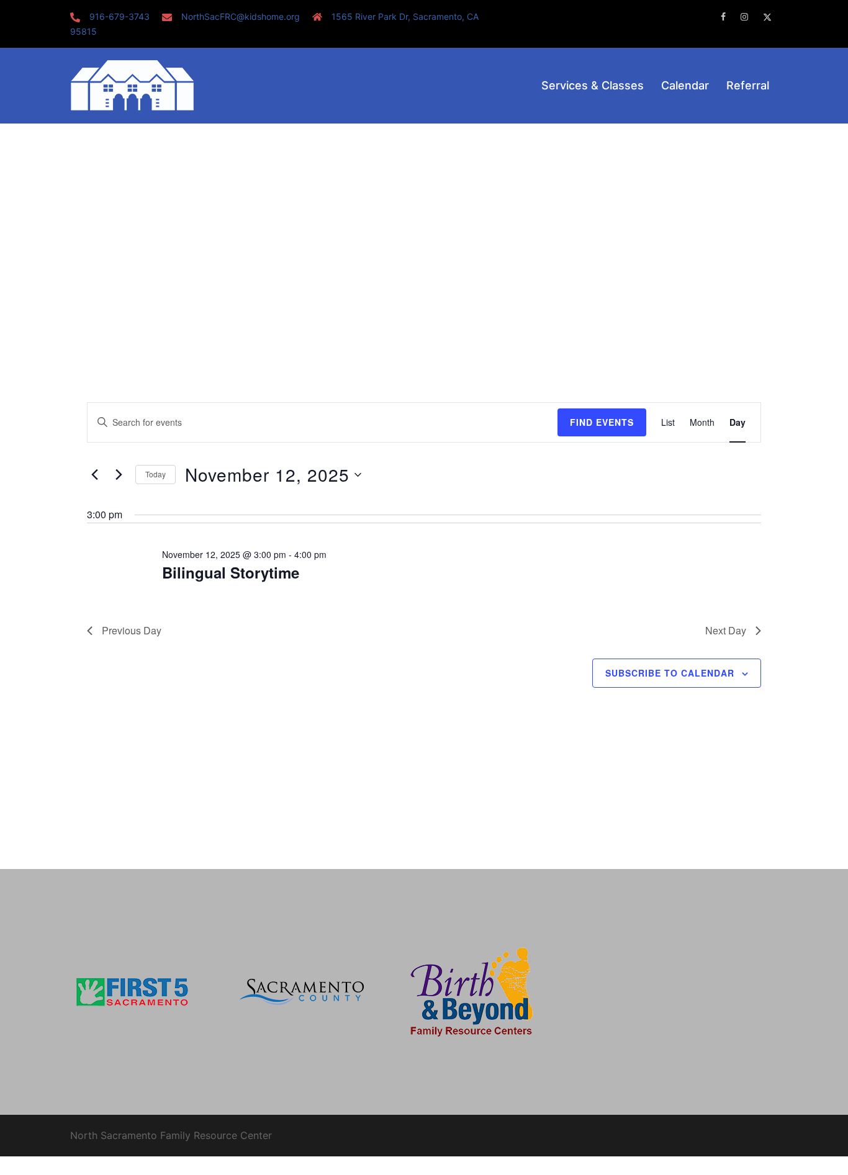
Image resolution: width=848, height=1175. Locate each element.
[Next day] (118, 474)
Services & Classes (592, 85)
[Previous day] (94, 474)
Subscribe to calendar (669, 673)
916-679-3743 (119, 16)
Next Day (725, 630)
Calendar (685, 85)
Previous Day (131, 630)
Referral (747, 85)
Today (155, 474)
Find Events (602, 422)
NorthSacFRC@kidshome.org (240, 16)
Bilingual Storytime (230, 572)
